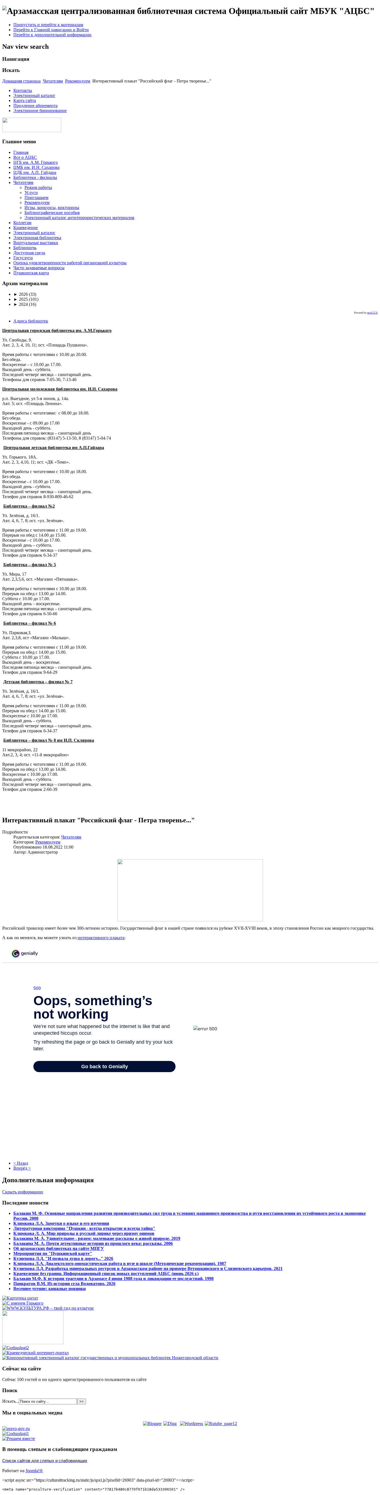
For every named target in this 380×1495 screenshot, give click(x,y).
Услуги (31, 192)
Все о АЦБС (25, 157)
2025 (20, 299)
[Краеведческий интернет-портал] (35, 1352)
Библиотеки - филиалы (35, 177)
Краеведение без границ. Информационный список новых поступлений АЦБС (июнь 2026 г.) (106, 1273)
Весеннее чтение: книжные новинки (49, 1288)
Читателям (53, 81)
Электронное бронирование (40, 110)
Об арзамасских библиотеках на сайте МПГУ (58, 1248)
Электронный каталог (34, 95)
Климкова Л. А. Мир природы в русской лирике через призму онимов (83, 1233)
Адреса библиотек (30, 321)
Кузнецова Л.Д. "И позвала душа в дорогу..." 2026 (63, 1258)
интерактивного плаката (101, 937)
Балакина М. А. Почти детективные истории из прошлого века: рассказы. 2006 (93, 1243)
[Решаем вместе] (18, 1438)
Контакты (22, 90)
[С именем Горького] (22, 1303)
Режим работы (38, 187)
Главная (20, 152)
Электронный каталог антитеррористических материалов (79, 217)
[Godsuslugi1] (15, 1433)
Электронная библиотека (37, 237)
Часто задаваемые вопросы (39, 267)
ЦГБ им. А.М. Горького (35, 162)
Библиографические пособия (52, 212)
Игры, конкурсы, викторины (51, 207)
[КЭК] (110, 1357)
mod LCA (372, 312)
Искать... (10, 1401)
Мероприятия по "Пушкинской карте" (52, 1253)
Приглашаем (36, 197)
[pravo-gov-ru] (16, 1428)
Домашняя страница (21, 81)
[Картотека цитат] (20, 1298)
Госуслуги (23, 257)
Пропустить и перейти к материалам (48, 24)
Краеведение (25, 227)
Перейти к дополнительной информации (52, 34)
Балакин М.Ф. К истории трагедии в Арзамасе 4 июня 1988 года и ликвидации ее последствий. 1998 (113, 1278)
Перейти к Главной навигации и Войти (51, 29)
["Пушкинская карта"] (32, 1342)
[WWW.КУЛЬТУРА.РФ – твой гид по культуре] (48, 1308)
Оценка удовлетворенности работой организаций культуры (70, 262)
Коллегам (22, 222)
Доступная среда (29, 252)
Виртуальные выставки (35, 242)
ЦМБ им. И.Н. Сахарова (36, 167)
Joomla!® (34, 1470)
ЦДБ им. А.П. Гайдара (34, 172)
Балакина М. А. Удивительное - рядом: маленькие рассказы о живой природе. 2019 (96, 1238)
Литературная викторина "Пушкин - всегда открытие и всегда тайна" (84, 1228)
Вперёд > (22, 1168)
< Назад (20, 1163)
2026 (20, 294)
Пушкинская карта (31, 272)
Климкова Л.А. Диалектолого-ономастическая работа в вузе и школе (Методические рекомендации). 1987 (119, 1263)
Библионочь (24, 247)
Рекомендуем (77, 81)
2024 (20, 304)
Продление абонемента (35, 105)
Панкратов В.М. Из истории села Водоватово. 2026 (64, 1283)
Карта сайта (24, 100)
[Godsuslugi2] (15, 1347)
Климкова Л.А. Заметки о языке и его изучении (61, 1223)
